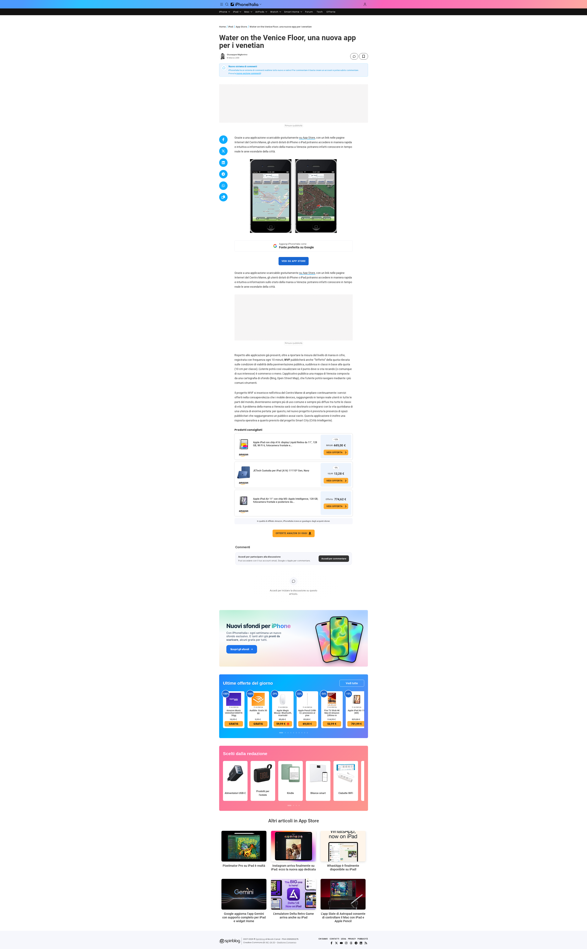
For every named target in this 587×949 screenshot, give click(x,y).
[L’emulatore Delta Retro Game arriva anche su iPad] (293, 894)
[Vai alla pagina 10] (307, 732)
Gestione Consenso (286, 942)
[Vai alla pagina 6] (296, 732)
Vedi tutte (352, 683)
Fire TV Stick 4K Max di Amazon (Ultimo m (332, 713)
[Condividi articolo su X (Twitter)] (223, 151)
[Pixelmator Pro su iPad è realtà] (243, 846)
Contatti (334, 938)
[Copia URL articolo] (223, 197)
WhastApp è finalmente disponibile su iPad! (343, 867)
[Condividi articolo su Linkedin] (223, 162)
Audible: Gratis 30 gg (258, 711)
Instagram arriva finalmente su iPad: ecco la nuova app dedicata (293, 867)
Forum (309, 11)
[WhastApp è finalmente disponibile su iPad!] (343, 846)
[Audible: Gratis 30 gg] (258, 699)
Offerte (330, 11)
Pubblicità (363, 938)
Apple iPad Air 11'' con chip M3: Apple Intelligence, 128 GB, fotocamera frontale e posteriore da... (285, 500)
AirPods (259, 11)
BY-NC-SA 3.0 (269, 942)
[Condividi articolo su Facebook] (223, 139)
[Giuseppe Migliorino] (222, 56)
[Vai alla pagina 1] (281, 732)
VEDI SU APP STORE (294, 261)
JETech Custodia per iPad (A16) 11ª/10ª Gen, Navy (281, 470)
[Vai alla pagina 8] (301, 732)
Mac (247, 11)
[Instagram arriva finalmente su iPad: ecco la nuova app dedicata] (293, 846)
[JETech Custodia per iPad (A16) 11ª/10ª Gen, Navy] (243, 472)
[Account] (365, 4)
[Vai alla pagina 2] (285, 732)
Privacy (352, 938)
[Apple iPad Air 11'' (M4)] (356, 699)
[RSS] (366, 943)
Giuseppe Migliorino (237, 54)
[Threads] (351, 943)
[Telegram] (356, 943)
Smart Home (291, 11)
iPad (235, 11)
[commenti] (354, 56)
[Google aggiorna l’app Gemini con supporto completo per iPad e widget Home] (243, 894)
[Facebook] (331, 943)
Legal (343, 938)
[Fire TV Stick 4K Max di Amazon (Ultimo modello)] (332, 699)
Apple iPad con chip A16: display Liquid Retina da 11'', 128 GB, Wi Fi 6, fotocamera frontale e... (285, 444)
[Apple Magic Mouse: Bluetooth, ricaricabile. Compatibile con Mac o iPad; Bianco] (283, 699)
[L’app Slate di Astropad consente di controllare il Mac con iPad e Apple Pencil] (343, 894)
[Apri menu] (260, 4)
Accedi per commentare (333, 558)
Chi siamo (323, 938)
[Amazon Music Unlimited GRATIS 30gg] (234, 699)
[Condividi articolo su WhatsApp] (223, 185)
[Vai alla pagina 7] (299, 732)
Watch (274, 11)
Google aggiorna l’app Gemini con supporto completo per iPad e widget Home (244, 917)
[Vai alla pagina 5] (293, 732)
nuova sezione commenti (248, 73)
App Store (241, 26)
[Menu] (221, 4)
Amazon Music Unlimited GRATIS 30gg (233, 713)
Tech (320, 11)
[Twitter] (336, 943)
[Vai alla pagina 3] (288, 732)
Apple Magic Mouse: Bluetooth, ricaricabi (283, 713)
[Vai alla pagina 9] (304, 732)
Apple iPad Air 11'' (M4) (356, 711)
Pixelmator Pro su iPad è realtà (244, 865)
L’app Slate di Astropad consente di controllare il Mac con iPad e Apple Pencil (343, 917)
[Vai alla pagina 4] (290, 732)
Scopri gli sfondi (239, 649)
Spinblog (260, 939)
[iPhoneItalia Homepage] (244, 4)
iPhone (223, 11)
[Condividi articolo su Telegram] (223, 174)
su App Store (307, 137)
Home (222, 26)
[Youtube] (341, 943)
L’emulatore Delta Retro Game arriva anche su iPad (293, 915)
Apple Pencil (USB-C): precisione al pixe (307, 713)
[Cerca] (226, 4)
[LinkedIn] (361, 943)
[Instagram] (346, 943)
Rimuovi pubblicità (293, 125)
